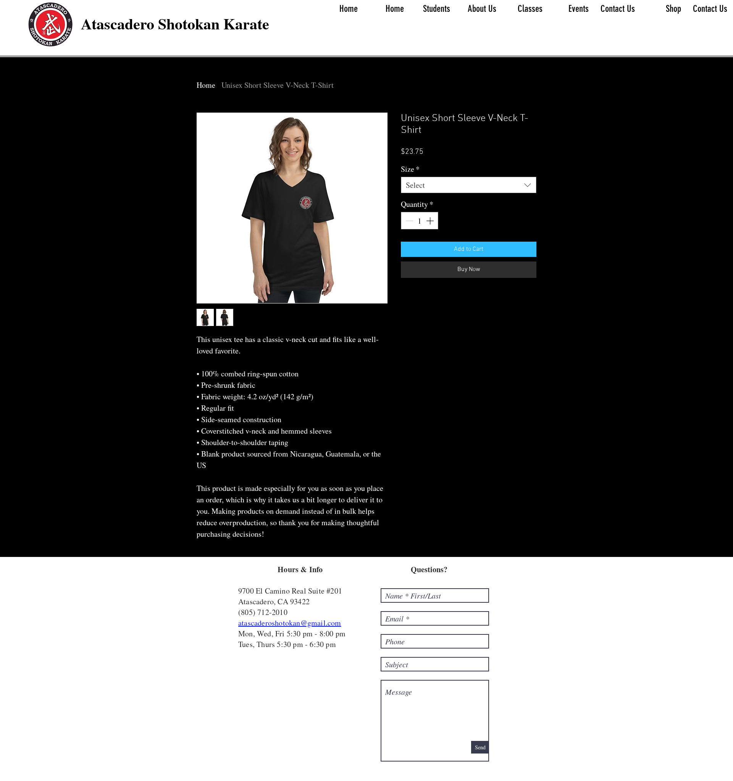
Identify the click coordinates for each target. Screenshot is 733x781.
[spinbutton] (419, 220)
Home (206, 85)
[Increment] (430, 220)
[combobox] (468, 185)
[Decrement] (408, 220)
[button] (433, 9)
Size (410, 169)
